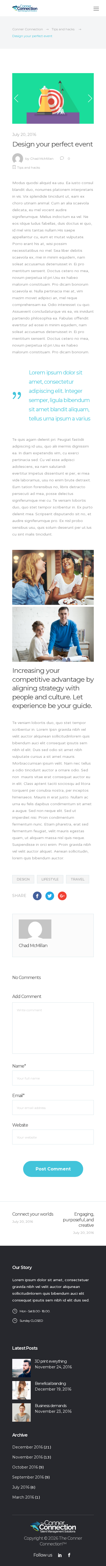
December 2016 (27, 1447)
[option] (53, 98)
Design (23, 879)
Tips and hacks (63, 29)
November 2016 (27, 1457)
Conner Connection (27, 29)
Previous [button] (16, 98)
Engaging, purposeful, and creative (78, 1220)
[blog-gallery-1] (53, 577)
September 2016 (28, 1477)
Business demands (50, 1405)
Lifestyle (50, 879)
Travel (78, 879)
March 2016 (23, 1497)
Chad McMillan (42, 158)
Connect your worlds (32, 1214)
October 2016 (25, 1467)
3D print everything (51, 1361)
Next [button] (90, 98)
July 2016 (20, 1487)
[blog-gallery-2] (53, 634)
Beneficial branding (50, 1383)
